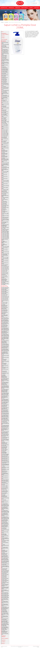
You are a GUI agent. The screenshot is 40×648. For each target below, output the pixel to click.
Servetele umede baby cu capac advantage (5, 313)
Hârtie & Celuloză (5, 638)
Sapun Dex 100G (4, 270)
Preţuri (17, 7)
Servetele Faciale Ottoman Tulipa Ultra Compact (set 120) (5, 526)
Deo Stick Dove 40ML (5, 142)
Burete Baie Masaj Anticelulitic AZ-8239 (5, 69)
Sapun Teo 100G (4, 302)
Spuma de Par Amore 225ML (5, 356)
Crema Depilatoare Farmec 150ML (5, 112)
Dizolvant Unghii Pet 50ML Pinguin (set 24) (5, 480)
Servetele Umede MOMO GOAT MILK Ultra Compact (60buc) (5, 621)
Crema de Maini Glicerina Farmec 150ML (5, 96)
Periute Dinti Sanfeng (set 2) (5, 498)
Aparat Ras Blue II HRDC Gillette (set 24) (5, 50)
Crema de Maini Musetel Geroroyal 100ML (5, 98)
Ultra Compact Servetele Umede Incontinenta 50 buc (5, 611)
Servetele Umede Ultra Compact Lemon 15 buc (5, 602)
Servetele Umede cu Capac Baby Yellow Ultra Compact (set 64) (5, 418)
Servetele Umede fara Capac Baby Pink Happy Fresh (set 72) (5, 411)
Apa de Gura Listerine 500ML (4, 46)
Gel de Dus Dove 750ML (4, 179)
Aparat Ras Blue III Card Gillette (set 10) (5, 52)
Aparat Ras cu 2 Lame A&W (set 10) (5, 468)
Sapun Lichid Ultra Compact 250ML (5, 289)
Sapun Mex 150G (5, 294)
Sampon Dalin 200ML (5, 235)
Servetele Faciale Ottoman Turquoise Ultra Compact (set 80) (5, 523)
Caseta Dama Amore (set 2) (5, 85)
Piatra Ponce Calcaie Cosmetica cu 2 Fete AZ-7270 (5, 220)
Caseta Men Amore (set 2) (5, 89)
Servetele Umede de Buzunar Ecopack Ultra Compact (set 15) (5, 562)
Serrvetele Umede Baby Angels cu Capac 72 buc (5, 614)
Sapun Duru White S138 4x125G (5, 274)
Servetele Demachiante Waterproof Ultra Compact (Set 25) (4, 376)
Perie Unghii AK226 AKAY (5, 634)
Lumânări (3, 641)
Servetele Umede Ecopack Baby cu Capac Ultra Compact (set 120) (5, 517)
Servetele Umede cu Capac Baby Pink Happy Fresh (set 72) (5, 408)
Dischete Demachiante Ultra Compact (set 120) (4, 153)
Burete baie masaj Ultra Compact (5, 75)
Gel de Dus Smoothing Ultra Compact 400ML (4, 452)
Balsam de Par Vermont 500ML (4, 58)
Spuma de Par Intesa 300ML (5, 358)
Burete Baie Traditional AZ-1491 (5, 77)
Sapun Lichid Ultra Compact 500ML (5, 293)
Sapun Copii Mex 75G (5, 269)
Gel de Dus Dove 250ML (4, 177)
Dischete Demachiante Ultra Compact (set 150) (4, 156)
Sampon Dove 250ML (5, 236)
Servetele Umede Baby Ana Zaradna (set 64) (5, 423)
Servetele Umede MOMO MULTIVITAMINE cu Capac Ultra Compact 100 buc (5, 624)
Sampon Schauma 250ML (5, 256)
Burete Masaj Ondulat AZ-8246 (4, 79)
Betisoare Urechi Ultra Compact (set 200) (5, 456)
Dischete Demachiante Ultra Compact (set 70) (4, 443)
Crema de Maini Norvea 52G (4, 100)
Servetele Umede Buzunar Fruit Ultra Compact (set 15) (5, 326)
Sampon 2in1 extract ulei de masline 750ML (5, 232)
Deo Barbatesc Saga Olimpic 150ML (5, 122)
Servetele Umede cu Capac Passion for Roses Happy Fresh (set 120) (5, 397)
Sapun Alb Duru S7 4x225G (5, 263)
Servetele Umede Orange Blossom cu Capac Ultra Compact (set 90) (5, 353)
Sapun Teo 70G (4, 303)
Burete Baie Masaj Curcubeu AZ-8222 (5, 71)
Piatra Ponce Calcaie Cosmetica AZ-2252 (5, 217)
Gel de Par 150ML (5, 485)
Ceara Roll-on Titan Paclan (5, 532)
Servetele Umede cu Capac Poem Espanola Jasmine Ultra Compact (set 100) (5, 387)
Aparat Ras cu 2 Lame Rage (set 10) (5, 469)
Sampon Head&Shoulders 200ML (4, 242)
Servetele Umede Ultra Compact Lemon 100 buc (5, 605)
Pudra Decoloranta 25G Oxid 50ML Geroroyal (5, 222)
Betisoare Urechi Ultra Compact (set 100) (5, 458)
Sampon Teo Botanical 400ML (4, 534)
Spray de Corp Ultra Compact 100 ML (5, 579)
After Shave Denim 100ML (5, 43)
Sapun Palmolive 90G (5, 296)
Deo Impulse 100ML (5, 133)
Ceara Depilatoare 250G (5, 478)
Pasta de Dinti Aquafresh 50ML (4, 204)
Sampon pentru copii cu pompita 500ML (5, 254)
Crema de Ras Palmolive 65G (4, 110)
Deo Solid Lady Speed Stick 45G (4, 137)
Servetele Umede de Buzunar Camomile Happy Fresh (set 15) (5, 432)
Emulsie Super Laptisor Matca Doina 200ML (5, 169)
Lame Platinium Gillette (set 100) (4, 191)
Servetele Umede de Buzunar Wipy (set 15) (5, 413)
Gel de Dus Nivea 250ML (5, 184)
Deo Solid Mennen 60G (5, 139)
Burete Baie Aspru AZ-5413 (5, 65)
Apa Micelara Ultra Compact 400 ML (5, 619)
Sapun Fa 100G (4, 275)
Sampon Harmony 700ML (5, 239)
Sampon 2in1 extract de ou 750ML (5, 228)
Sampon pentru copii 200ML (5, 252)
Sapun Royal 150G (5, 299)
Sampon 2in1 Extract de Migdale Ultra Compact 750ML (5, 225)
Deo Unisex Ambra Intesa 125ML (5, 146)
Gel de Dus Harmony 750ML (5, 182)
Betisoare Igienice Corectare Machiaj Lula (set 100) (5, 538)
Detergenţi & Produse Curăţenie (5, 34)
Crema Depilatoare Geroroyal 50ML (5, 114)
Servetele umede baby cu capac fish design (5, 315)
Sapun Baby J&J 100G (5, 266)
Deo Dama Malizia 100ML (5, 126)
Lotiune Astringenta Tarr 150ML (5, 198)
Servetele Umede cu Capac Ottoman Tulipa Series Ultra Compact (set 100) (5, 338)
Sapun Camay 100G (5, 267)
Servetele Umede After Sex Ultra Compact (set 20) (5, 308)
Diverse (3, 643)
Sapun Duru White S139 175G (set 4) (5, 491)
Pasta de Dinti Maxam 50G (4, 210)
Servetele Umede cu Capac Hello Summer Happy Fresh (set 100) (5, 416)
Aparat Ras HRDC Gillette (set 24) (5, 471)
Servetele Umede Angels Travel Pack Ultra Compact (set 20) (5, 556)
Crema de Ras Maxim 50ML (5, 108)
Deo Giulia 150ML (5, 132)
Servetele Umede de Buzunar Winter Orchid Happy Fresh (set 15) (5, 426)
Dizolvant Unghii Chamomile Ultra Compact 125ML (4, 447)
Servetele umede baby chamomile (5, 311)
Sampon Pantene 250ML (5, 248)
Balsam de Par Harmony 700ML (4, 56)
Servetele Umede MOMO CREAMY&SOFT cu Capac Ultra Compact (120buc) (5, 628)
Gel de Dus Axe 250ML (4, 173)
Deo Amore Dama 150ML (5, 116)
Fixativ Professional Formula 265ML (5, 445)
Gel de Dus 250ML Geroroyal (5, 484)
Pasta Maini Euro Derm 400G (4, 212)
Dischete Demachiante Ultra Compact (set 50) (4, 553)
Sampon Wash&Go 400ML (5, 261)
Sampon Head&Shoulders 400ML (4, 244)
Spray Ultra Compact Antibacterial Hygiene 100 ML (5, 588)
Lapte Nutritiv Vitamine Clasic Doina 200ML (5, 195)
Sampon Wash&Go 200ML (5, 259)
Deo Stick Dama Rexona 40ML (4, 141)
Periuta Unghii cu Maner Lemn (4, 493)
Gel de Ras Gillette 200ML (5, 188)
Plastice (3, 35)
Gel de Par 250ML (5, 486)
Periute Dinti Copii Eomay (5, 501)
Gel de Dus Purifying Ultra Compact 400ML (5, 455)
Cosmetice (6, 22)
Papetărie (3, 640)
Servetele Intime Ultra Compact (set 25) (5, 421)
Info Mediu (24, 7)
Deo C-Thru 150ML (5, 124)
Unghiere (3, 466)
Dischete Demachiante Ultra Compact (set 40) (4, 551)
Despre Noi (4, 7)
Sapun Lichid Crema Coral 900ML (5, 284)
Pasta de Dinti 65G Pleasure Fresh (5, 488)
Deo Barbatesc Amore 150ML (4, 118)
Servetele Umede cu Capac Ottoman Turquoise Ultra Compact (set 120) (5, 342)
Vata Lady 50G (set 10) (5, 369)
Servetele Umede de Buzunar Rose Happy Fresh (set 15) (5, 435)
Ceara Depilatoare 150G (5, 476)
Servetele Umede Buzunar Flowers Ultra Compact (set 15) (5, 323)
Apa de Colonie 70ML (5, 44)
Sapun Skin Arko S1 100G (5, 301)
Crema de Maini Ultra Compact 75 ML (5, 564)
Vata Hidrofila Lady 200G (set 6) (5, 367)
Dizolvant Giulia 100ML (4, 161)
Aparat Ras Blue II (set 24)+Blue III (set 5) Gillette (5, 474)
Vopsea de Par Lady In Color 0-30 (5, 373)
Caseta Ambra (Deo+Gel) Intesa (4, 81)
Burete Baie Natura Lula (5, 543)
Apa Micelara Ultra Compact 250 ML (5, 573)
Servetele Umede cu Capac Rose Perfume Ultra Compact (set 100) (5, 350)
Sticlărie (3, 37)
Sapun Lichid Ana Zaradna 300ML (5, 450)
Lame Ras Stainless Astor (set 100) (5, 193)
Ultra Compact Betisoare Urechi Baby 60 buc (5, 590)
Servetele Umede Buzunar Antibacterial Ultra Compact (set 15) (5, 320)
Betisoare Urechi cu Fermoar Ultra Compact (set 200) (5, 63)
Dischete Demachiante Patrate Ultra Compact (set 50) (5, 159)
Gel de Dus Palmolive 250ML (5, 186)
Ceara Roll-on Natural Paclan (5, 530)
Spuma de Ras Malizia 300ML (4, 364)
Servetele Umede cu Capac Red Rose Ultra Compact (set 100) (5, 347)
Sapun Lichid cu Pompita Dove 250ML (5, 286)
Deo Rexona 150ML (5, 134)
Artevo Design (38, 646)
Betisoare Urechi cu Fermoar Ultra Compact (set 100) (5, 60)
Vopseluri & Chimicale (4, 636)
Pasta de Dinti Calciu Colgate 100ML (5, 206)
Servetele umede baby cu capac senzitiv (5, 318)
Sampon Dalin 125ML (5, 234)
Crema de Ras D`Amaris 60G (4, 106)
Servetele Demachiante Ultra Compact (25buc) (4, 631)
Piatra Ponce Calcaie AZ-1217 (5, 215)
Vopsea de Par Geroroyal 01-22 (4, 371)
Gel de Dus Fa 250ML (5, 180)
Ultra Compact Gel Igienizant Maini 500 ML (5, 597)
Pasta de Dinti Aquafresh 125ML (4, 202)
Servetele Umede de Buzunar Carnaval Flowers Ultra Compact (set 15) (5, 379)
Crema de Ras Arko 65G (5, 102)
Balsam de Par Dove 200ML (5, 54)
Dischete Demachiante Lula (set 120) (5, 545)
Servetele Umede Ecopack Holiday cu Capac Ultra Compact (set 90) (5, 508)
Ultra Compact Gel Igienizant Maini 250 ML (5, 595)
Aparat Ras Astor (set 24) (5, 48)
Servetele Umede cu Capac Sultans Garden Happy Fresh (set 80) (5, 393)
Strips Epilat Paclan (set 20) (5, 536)
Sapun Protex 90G (5, 298)
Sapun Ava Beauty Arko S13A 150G (5, 265)
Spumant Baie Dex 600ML (5, 365)
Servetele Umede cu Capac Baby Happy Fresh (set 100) (5, 403)
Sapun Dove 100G (5, 272)
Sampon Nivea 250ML (5, 246)
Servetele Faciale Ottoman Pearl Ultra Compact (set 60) (5, 520)
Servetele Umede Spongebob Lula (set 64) (5, 548)
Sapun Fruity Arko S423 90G (5, 277)
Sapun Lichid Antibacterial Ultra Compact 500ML (4, 279)
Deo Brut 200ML (4, 123)
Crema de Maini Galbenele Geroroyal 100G (5, 93)
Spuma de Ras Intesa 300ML (5, 362)
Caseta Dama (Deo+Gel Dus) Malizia (5, 83)
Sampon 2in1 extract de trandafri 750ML (5, 230)
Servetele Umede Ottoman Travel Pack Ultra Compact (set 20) (5, 559)
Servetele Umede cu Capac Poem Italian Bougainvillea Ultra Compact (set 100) (5, 390)
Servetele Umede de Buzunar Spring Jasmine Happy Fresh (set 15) (5, 429)
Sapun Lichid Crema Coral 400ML (5, 282)
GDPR (31, 7)
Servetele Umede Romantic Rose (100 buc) (5, 617)
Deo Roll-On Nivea (5, 135)
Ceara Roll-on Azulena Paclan (4, 528)
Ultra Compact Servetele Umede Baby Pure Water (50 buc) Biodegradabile (5, 608)
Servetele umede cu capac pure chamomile (5, 345)
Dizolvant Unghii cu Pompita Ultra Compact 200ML (5, 165)
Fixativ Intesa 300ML (5, 171)
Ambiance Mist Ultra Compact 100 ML (5, 581)
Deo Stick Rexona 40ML (5, 144)
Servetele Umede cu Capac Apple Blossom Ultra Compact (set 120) (5, 329)
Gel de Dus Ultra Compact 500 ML (4, 569)
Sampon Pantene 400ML (5, 250)
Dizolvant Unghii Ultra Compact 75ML (5, 462)
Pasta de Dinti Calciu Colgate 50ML (5, 208)
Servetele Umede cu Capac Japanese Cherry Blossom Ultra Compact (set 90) (5, 332)
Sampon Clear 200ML (5, 233)
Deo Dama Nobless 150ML (5, 128)
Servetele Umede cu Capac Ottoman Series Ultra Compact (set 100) (5, 335)
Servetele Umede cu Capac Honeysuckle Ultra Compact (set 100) (5, 400)
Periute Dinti (4, 499)
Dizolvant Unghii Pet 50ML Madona (5, 482)
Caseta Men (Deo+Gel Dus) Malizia (5, 87)
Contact (36, 7)
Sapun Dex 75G (4, 271)
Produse (11, 7)
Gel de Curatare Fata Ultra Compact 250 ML (5, 571)
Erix (2, 31)
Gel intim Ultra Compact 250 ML (4, 577)
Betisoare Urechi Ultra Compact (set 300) (5, 460)
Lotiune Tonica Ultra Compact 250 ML (5, 575)
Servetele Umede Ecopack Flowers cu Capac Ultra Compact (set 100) (5, 514)
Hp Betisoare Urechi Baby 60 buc (5, 583)
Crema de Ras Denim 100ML (5, 104)
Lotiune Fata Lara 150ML (5, 200)
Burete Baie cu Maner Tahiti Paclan (5, 541)
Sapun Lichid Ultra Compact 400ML (5, 291)
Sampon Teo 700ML (5, 257)
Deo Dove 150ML (4, 131)
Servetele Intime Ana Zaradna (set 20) (5, 438)
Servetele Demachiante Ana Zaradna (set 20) (4, 496)
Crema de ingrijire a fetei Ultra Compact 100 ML (5, 566)
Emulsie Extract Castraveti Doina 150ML (5, 167)
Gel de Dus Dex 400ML (4, 175)
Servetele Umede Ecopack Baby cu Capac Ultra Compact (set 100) (5, 511)
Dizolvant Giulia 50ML (5, 162)
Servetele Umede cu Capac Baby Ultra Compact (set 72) (5, 405)
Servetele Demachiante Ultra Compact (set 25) (4, 305)
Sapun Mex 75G (4, 295)
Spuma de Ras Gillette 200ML (4, 360)
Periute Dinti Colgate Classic (5, 214)
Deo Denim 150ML (5, 129)
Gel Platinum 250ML (5, 189)
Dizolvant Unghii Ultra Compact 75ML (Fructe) (5, 464)
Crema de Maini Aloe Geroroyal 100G (5, 91)
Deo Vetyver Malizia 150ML (5, 148)
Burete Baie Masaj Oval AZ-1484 (5, 73)
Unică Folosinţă (4, 39)
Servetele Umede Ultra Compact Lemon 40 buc (5, 599)
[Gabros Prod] (20, 3)
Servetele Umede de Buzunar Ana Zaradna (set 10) (5, 440)
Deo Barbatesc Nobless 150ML (4, 120)
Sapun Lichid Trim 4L (5, 287)
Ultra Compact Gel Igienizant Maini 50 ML (5, 593)
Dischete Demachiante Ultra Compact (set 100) (4, 150)
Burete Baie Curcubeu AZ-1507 (4, 67)
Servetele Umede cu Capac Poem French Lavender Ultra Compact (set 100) (5, 383)
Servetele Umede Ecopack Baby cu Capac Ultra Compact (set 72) (5, 505)
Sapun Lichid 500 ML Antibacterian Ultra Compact (5, 585)
